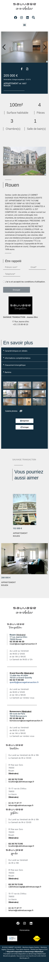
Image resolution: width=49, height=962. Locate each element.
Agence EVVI (43, 949)
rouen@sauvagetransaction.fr (23, 644)
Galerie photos (11, 411)
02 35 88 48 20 (17, 641)
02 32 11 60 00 (17, 680)
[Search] (33, 17)
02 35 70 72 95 (15, 884)
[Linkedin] (27, 17)
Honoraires (24, 930)
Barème (8, 372)
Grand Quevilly (22, 673)
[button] (25, 25)
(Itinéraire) (13, 773)
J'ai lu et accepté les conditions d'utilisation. (25, 281)
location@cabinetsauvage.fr (21, 781)
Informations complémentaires (17, 358)
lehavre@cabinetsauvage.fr (20, 805)
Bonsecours (21, 711)
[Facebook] (16, 17)
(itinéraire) (21, 635)
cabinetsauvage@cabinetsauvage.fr (24, 886)
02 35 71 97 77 (15, 803)
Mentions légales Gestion (30, 947)
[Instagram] (21, 17)
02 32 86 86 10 (17, 718)
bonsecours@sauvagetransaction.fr (26, 720)
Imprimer (25, 421)
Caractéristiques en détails (16, 351)
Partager (25, 427)
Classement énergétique (15, 365)
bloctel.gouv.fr (24, 958)
